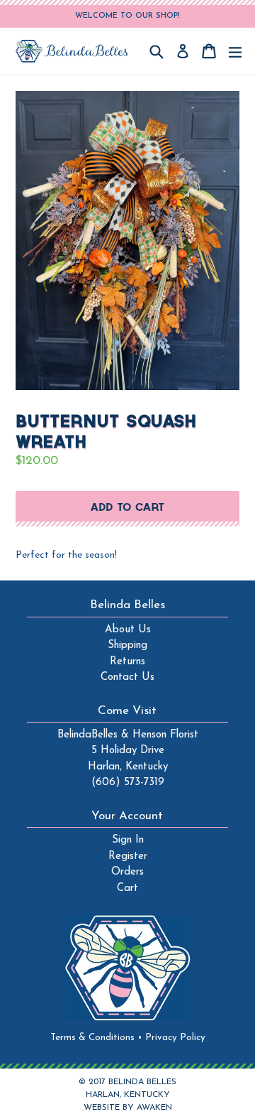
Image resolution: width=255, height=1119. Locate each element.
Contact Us (127, 677)
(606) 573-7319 (127, 782)
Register (127, 856)
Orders (127, 872)
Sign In (128, 840)
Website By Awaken (128, 1107)
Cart (127, 888)
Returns (127, 661)
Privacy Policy (175, 1037)
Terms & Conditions (96, 1037)
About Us (128, 630)
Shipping (127, 645)
